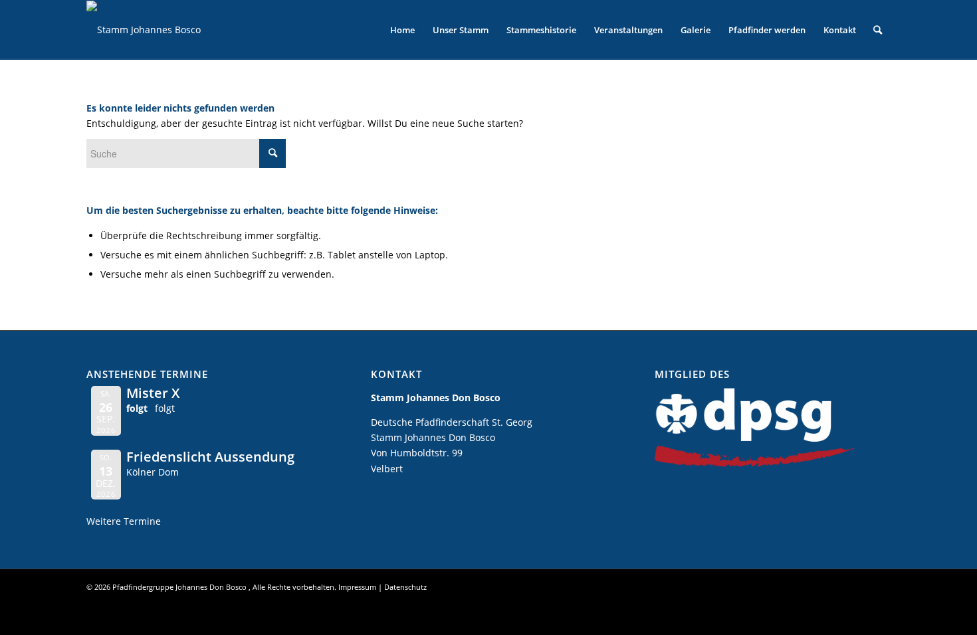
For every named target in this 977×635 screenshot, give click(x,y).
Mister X (152, 393)
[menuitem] (402, 30)
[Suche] (878, 30)
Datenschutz (405, 587)
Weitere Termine (123, 521)
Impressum (357, 587)
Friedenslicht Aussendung (210, 457)
